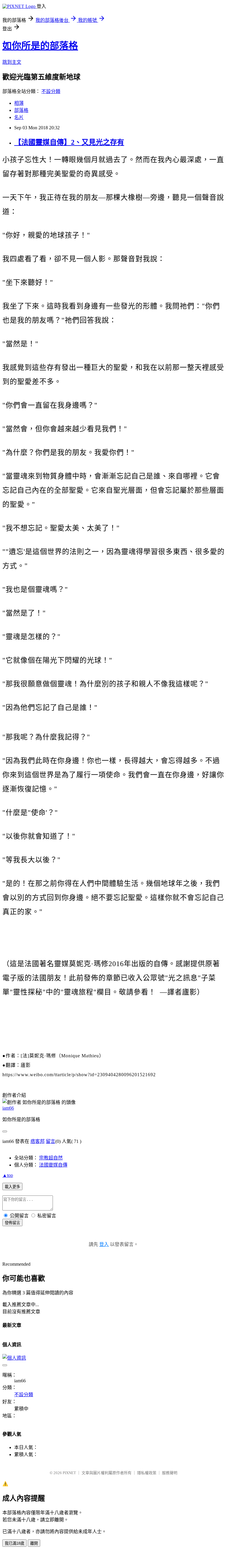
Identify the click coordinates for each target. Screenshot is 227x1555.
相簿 (19, 103)
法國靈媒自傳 (53, 1164)
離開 (34, 1543)
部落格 (21, 110)
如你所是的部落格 (40, 45)
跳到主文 (11, 62)
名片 (19, 117)
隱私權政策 (146, 1473)
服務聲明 (169, 1473)
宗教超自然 (51, 1157)
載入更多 (12, 1187)
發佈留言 (12, 1223)
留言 (50, 1141)
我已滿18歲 (14, 1543)
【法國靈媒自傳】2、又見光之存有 (69, 142)
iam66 (8, 1107)
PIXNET (69, 1473)
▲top (7, 1175)
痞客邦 (37, 1141)
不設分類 (50, 91)
